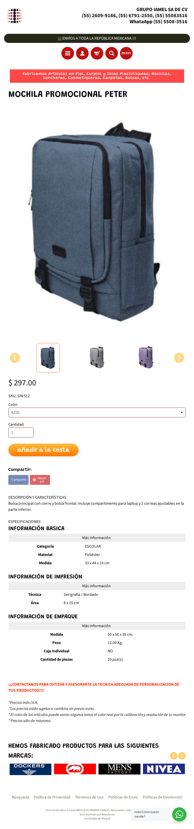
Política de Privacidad (52, 797)
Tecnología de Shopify (97, 818)
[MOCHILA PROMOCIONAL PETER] (48, 358)
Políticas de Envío (123, 797)
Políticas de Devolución (162, 797)
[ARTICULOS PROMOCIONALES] (14, 15)
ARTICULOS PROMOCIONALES (93, 810)
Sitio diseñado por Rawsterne (97, 814)
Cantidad (16, 424)
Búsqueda (20, 797)
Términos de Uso (89, 797)
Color (13, 404)
